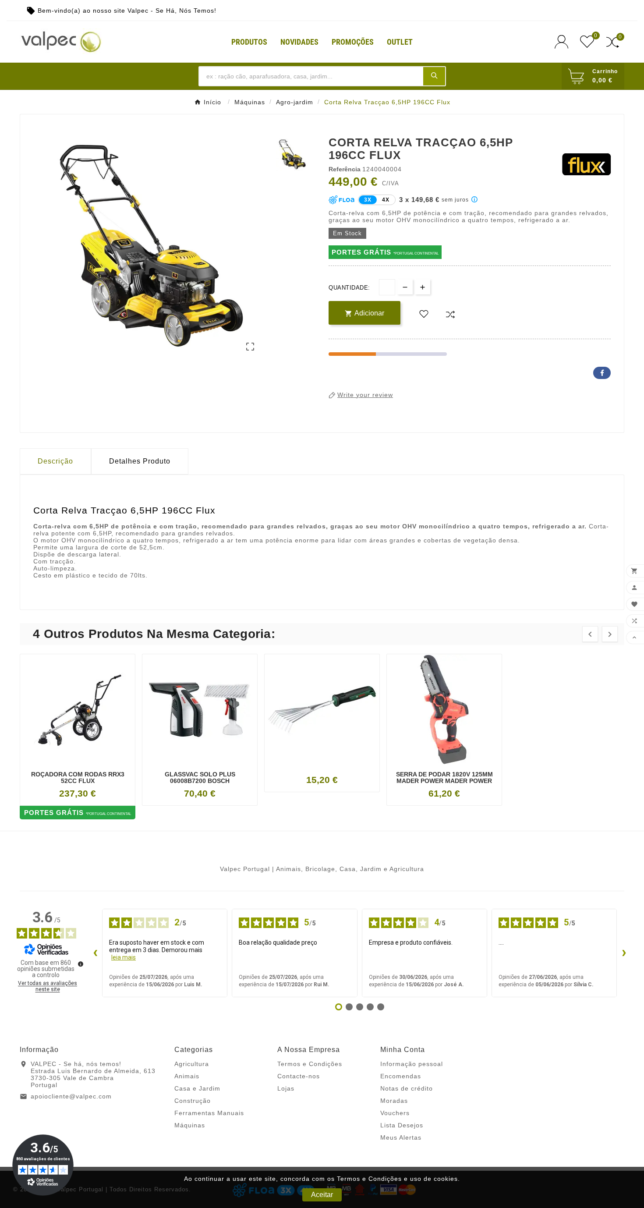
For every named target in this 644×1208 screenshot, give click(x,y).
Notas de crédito (406, 1088)
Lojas (285, 1088)
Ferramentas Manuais (209, 1112)
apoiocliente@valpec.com (71, 1096)
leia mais (123, 957)
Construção (192, 1100)
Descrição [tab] (55, 461)
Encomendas (400, 1076)
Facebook (602, 373)
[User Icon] (564, 42)
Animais (186, 1076)
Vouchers (395, 1112)
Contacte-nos (298, 1076)
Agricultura (191, 1063)
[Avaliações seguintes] (624, 953)
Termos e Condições (309, 1063)
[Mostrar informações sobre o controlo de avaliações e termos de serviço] (80, 963)
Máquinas (189, 1125)
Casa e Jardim (197, 1088)
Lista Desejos (401, 1125)
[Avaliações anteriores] (95, 953)
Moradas (394, 1100)
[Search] (434, 76)
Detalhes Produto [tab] (139, 461)
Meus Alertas (400, 1137)
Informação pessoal (411, 1063)
